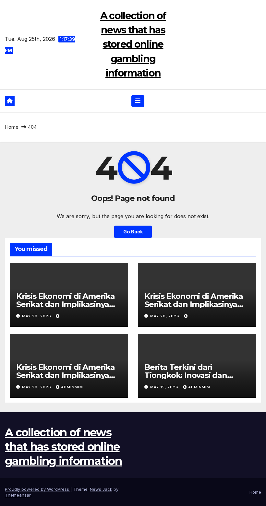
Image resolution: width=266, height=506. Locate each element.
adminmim (72, 387)
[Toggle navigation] (137, 100)
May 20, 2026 (37, 316)
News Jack (101, 489)
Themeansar (17, 495)
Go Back (133, 231)
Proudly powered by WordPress (37, 489)
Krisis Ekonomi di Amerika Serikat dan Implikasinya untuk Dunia (65, 304)
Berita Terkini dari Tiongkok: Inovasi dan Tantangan (185, 375)
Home (11, 127)
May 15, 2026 (165, 387)
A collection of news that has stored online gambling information (133, 44)
